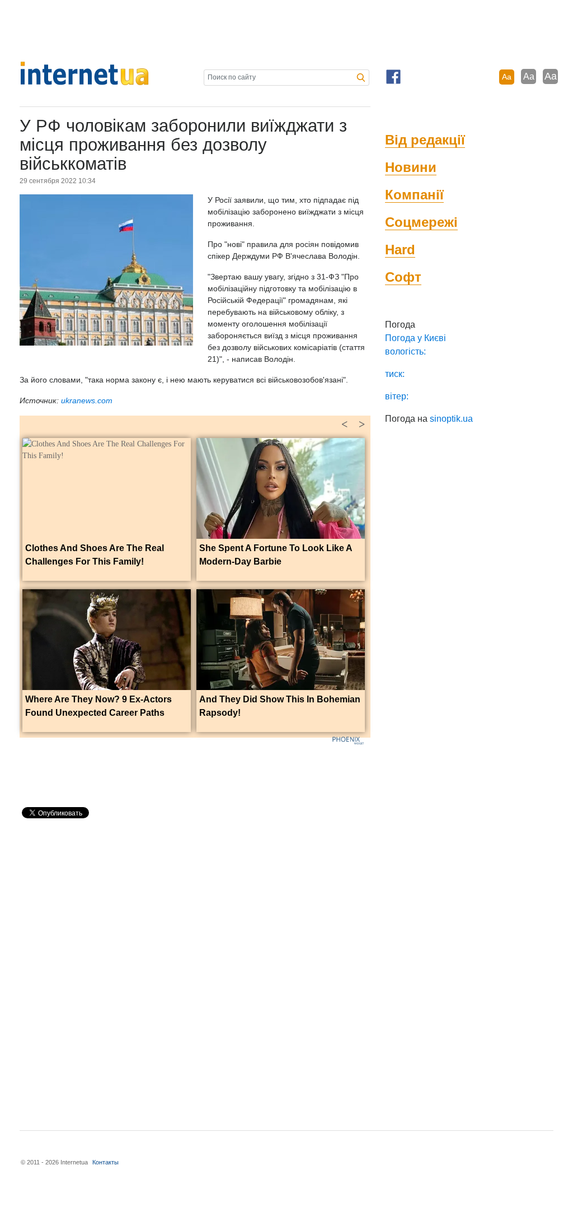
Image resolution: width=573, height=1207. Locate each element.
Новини (410, 167)
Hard (400, 249)
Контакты (105, 1162)
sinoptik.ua (451, 418)
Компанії (414, 194)
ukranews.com (86, 400)
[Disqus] (195, 969)
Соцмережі (421, 222)
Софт (403, 277)
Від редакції (425, 139)
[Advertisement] (286, 31)
